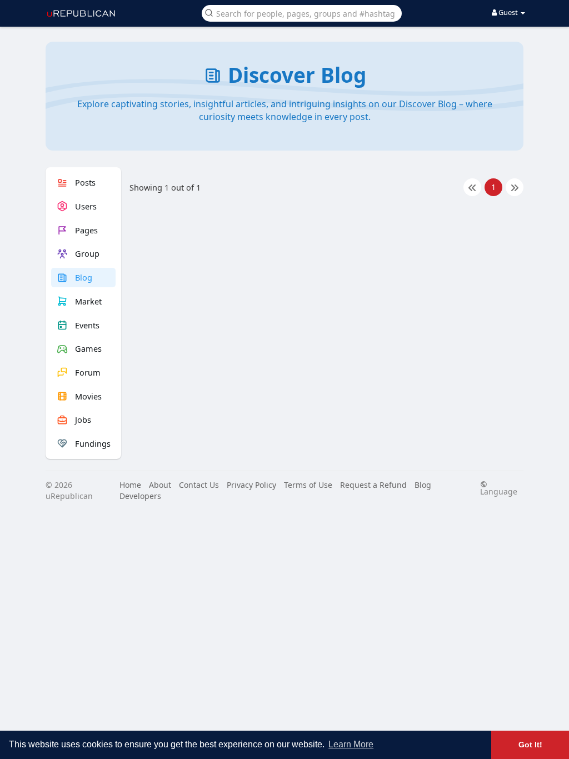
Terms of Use (308, 485)
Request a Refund (373, 485)
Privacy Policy (251, 485)
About (160, 485)
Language (498, 491)
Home (130, 485)
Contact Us (199, 485)
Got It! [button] (530, 744)
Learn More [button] (350, 744)
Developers (140, 496)
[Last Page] (514, 187)
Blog (423, 485)
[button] (302, 12)
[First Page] (472, 187)
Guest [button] (508, 12)
